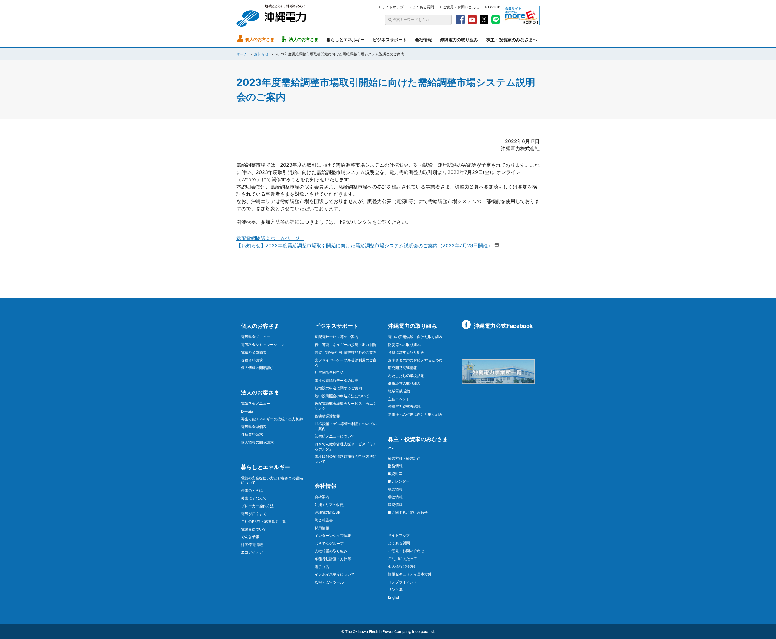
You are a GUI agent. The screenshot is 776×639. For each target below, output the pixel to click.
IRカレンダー (399, 481)
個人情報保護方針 (402, 566)
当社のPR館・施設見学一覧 (263, 521)
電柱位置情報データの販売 (336, 380)
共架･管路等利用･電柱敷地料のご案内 (345, 352)
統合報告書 (324, 520)
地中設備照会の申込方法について (342, 396)
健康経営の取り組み (404, 383)
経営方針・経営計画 (404, 458)
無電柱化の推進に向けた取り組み (415, 414)
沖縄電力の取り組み (459, 39)
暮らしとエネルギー (345, 39)
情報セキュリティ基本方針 (410, 574)
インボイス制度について (335, 574)
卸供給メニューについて (335, 436)
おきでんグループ (329, 543)
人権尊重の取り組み (331, 551)
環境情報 (395, 504)
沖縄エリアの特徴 (329, 504)
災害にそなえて (253, 498)
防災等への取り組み (404, 344)
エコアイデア (252, 552)
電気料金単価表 (253, 352)
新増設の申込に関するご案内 (338, 388)
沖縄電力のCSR (327, 512)
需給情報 (395, 497)
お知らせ (261, 54)
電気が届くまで (253, 513)
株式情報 (395, 489)
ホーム (241, 54)
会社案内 (322, 496)
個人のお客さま (260, 39)
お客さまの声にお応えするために (415, 360)
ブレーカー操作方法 (257, 506)
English (494, 7)
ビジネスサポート (390, 39)
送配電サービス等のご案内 (336, 336)
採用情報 (322, 528)
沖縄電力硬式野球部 (404, 406)
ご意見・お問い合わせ (461, 7)
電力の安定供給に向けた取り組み (415, 336)
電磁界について (253, 529)
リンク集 (395, 589)
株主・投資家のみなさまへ (511, 39)
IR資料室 (395, 473)
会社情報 (423, 39)
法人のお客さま (304, 39)
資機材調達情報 (327, 416)
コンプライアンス (402, 582)
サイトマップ (392, 7)
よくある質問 (423, 7)
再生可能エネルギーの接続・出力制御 (272, 419)
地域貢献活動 (399, 391)
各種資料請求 (252, 360)
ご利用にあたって (402, 558)
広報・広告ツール (329, 582)
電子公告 (322, 566)
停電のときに (252, 490)
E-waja (247, 411)
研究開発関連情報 (402, 367)
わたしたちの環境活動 (406, 375)
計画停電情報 (252, 544)
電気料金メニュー (255, 336)
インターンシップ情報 (333, 535)
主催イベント (399, 399)
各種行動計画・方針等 (333, 559)
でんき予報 (250, 536)
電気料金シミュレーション (263, 344)
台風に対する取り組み (406, 352)
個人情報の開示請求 (257, 367)
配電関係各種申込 (329, 372)
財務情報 (395, 466)
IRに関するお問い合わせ (408, 512)
